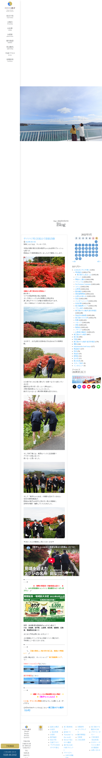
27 (89, 255)
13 (89, 248)
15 (96, 248)
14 (93, 248)
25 (83, 255)
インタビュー (78, 365)
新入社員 (77, 361)
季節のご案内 (80, 279)
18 (83, 252)
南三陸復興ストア (81, 306)
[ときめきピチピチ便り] (86, 379)
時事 (76, 320)
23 (76, 255)
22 (96, 252)
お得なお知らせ (80, 296)
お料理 (77, 289)
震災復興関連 (80, 294)
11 (83, 248)
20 (89, 252)
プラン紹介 (79, 308)
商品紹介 (77, 349)
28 (93, 255)
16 (76, 252)
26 (86, 255)
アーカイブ (76, 369)
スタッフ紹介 (78, 363)
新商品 (76, 356)
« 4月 (74, 261)
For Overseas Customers (83, 284)
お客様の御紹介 (80, 332)
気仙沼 (76, 353)
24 (79, 255)
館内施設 (78, 291)
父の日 (76, 358)
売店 (76, 298)
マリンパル (79, 282)
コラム (77, 286)
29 (96, 255)
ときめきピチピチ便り (82, 270)
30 (76, 258)
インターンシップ (81, 301)
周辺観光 (78, 272)
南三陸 (76, 337)
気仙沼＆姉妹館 (80, 315)
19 (86, 252)
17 (79, 252)
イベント (78, 277)
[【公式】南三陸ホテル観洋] (10, 7)
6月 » (99, 261)
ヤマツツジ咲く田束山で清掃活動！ (39, 238)
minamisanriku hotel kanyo (82, 346)
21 (93, 252)
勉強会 (77, 327)
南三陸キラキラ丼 (81, 318)
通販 (75, 344)
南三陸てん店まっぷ (84, 275)
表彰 (76, 325)
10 (79, 248)
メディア (78, 330)
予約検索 (10, 746)
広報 (75, 339)
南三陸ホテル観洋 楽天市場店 (85, 310)
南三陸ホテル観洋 (80, 334)
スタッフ (78, 322)
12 (86, 248)
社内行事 (78, 303)
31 (80, 258)
